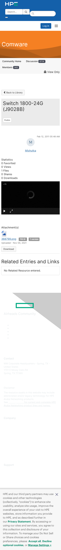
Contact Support (12, 474)
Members (10, 67)
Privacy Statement (19, 521)
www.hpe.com (16, 402)
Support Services (13, 469)
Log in (46, 25)
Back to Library (14, 92)
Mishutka (30, 150)
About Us (9, 423)
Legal (7, 452)
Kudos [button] (7, 120)
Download (8, 249)
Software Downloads (15, 484)
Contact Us (10, 432)
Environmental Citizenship (17, 437)
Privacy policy (11, 442)
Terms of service (12, 447)
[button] (56, 494)
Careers (8, 427)
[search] (26, 12)
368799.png (8, 239)
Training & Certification (16, 479)
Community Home (11, 61)
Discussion (35, 61)
